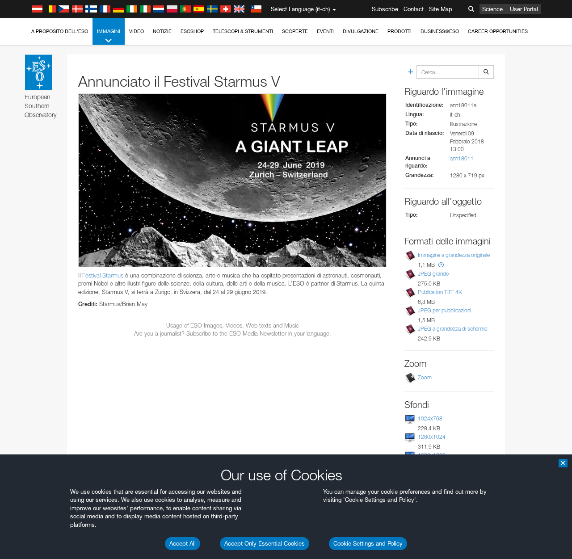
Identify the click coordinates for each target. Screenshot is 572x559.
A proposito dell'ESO (59, 31)
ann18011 (462, 158)
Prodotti (399, 31)
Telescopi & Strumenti (243, 31)
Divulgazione (361, 31)
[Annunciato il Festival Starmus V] (232, 180)
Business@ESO (440, 31)
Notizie (162, 31)
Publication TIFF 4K (440, 292)
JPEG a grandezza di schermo (453, 328)
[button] (441, 264)
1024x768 (430, 418)
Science (492, 9)
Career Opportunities (498, 31)
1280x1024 (432, 436)
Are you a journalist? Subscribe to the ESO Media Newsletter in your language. (232, 333)
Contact (414, 9)
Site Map (440, 9)
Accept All (182, 543)
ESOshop (192, 31)
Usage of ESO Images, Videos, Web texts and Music (232, 325)
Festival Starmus (102, 275)
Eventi (325, 31)
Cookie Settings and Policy (368, 543)
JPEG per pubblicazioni (444, 310)
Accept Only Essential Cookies (264, 543)
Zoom (425, 377)
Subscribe (385, 9)
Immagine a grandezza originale (454, 255)
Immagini (108, 31)
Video (136, 31)
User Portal (524, 9)
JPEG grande (433, 273)
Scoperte (295, 31)
